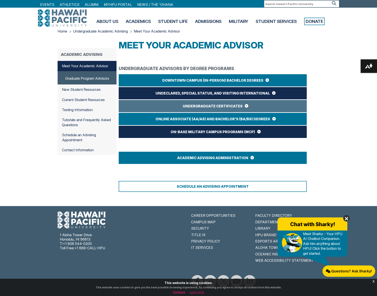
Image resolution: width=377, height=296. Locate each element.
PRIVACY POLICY (205, 241)
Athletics (69, 4)
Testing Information (77, 110)
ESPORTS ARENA (270, 241)
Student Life (173, 21)
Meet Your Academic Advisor (157, 31)
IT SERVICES (202, 247)
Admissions (208, 21)
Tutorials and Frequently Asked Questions (86, 122)
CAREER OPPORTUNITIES (213, 215)
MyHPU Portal (118, 4)
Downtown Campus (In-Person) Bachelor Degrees (212, 80)
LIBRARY (263, 228)
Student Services (276, 21)
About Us (107, 21)
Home (62, 31)
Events (47, 4)
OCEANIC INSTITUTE (273, 254)
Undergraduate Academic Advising (100, 31)
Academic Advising (82, 54)
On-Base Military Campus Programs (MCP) (213, 132)
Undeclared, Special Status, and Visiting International (213, 93)
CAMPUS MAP (203, 222)
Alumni (92, 4)
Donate (314, 21)
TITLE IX (198, 235)
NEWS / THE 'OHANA (155, 4)
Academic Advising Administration (212, 158)
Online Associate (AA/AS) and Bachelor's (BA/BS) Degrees (213, 119)
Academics (138, 21)
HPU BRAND (265, 235)
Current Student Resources (83, 100)
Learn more (197, 292)
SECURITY (200, 228)
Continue (179, 292)
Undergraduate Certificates (213, 106)
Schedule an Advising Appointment (213, 186)
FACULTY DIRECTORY (273, 215)
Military (238, 21)
